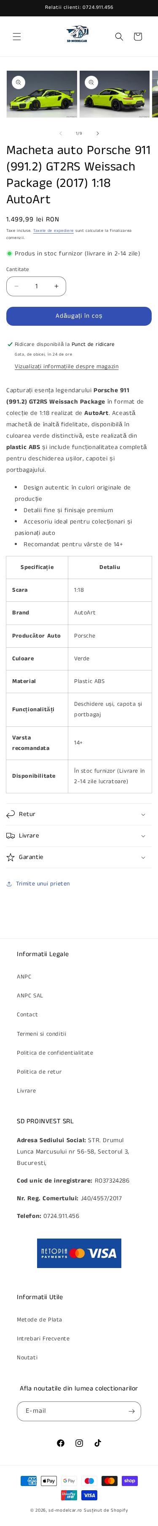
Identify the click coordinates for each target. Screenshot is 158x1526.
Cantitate (17, 270)
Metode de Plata (39, 1320)
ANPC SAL (30, 996)
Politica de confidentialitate (55, 1053)
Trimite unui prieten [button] (43, 884)
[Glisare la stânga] (60, 133)
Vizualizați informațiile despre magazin (66, 366)
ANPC (24, 977)
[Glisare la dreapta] (97, 133)
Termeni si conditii (41, 1034)
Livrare (26, 1091)
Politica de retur (39, 1072)
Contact (27, 1014)
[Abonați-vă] (131, 1411)
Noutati (27, 1357)
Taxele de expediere (53, 231)
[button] (17, 36)
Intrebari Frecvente (43, 1339)
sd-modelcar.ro (65, 1510)
